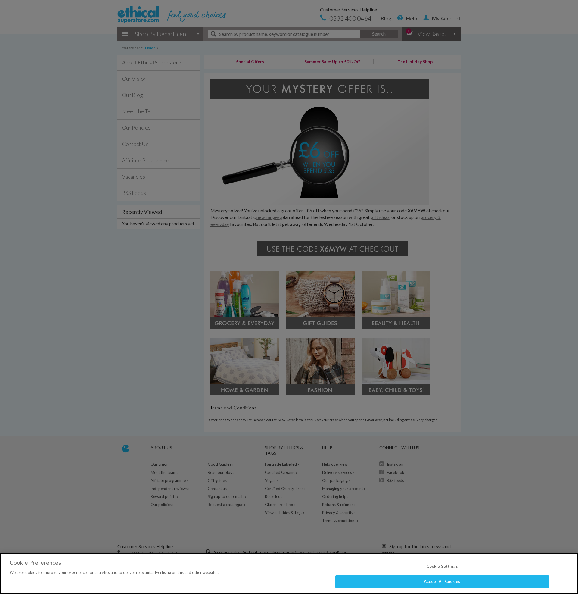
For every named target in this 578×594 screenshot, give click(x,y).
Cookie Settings (442, 566)
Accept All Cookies (442, 581)
